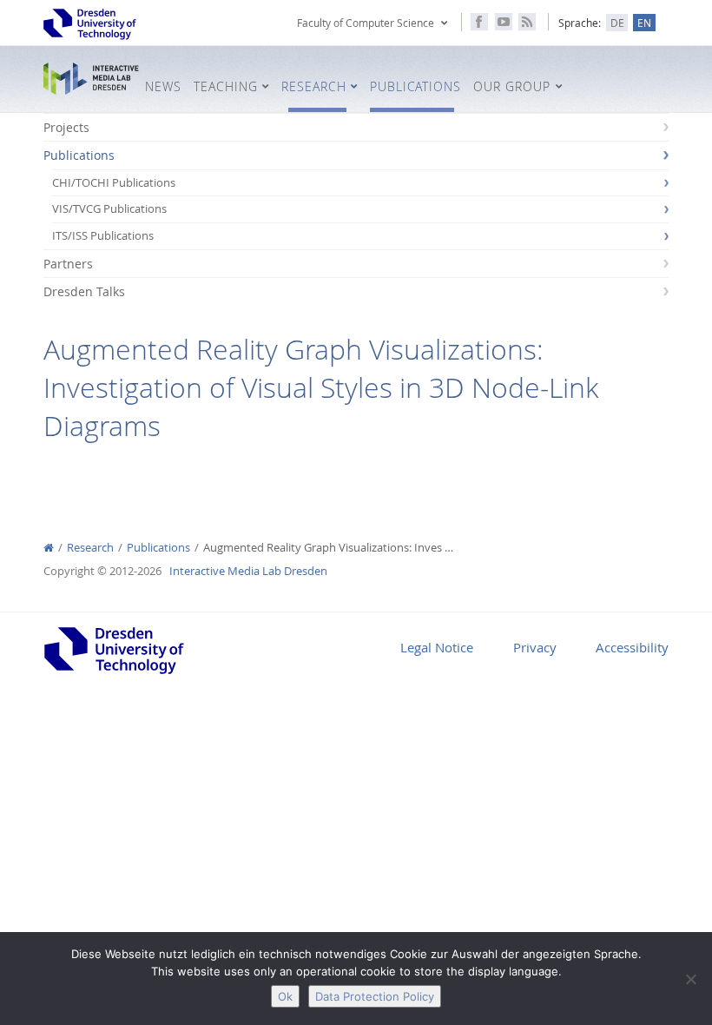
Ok (285, 996)
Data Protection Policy (374, 996)
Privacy (535, 647)
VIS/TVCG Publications (109, 209)
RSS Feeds (527, 21)
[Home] (48, 547)
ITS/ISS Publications (103, 235)
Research (90, 547)
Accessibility (632, 647)
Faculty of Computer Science (365, 23)
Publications (79, 155)
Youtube (503, 21)
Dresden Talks (84, 291)
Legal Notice (436, 647)
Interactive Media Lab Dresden (91, 79)
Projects (66, 127)
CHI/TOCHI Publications (113, 182)
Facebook (479, 21)
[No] (690, 979)
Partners (68, 263)
